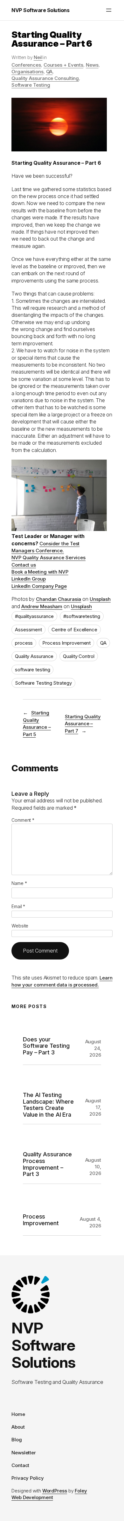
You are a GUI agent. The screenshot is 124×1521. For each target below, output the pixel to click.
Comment (22, 820)
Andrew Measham (42, 606)
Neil (38, 57)
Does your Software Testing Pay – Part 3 (46, 1046)
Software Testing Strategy (43, 683)
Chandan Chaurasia (58, 599)
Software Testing (30, 85)
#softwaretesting (81, 616)
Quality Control (78, 656)
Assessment (28, 630)
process (24, 643)
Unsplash (100, 599)
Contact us (23, 565)
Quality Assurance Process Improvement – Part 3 (47, 1164)
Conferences (26, 65)
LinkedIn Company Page (39, 586)
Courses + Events (63, 65)
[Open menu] (109, 10)
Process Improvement (66, 643)
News (92, 65)
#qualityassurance (34, 616)
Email (18, 906)
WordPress (54, 1491)
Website (19, 925)
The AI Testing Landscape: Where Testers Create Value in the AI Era (48, 1105)
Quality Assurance (34, 656)
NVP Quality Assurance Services (48, 558)
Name (19, 883)
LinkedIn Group (28, 579)
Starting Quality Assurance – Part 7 (82, 724)
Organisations (27, 72)
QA (49, 72)
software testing (32, 670)
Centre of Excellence (74, 630)
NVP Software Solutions (40, 10)
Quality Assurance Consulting (45, 78)
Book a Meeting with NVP (39, 572)
